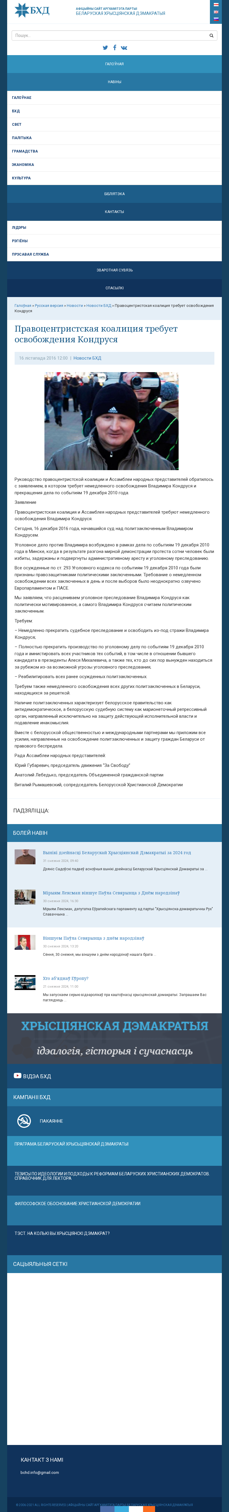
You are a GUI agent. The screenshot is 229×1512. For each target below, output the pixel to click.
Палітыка (22, 138)
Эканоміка (23, 165)
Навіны (114, 82)
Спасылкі (115, 288)
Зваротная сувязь (115, 270)
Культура (21, 178)
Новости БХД (87, 358)
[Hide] (152, 1509)
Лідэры (19, 228)
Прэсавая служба (30, 254)
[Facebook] (107, 1509)
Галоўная (114, 64)
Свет (16, 124)
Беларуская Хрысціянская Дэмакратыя (120, 11)
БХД (16, 111)
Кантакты (114, 212)
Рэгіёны (20, 241)
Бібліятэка (114, 194)
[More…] (146, 1509)
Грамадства (25, 151)
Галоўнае (21, 98)
